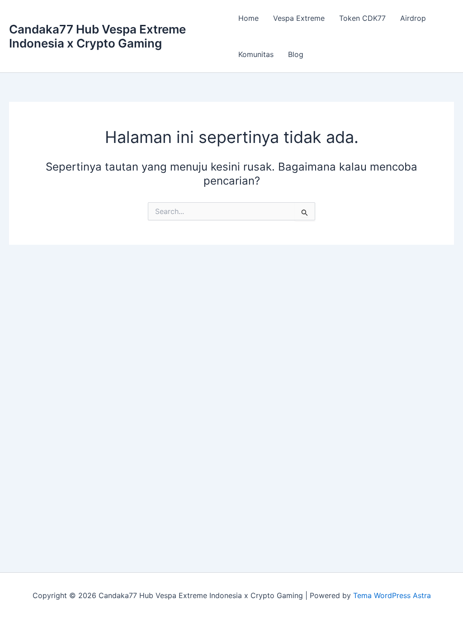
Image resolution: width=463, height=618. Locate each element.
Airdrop (413, 18)
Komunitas (256, 54)
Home (248, 18)
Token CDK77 (362, 18)
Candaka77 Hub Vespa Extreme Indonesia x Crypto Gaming (97, 36)
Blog (295, 54)
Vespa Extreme (299, 18)
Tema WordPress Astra (392, 595)
